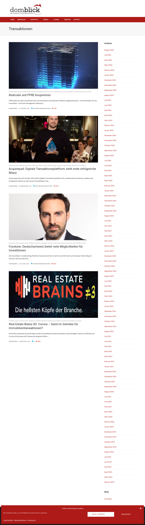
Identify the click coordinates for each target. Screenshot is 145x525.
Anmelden (108, 499)
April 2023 (108, 236)
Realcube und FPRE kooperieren (30, 95)
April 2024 (108, 176)
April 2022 (108, 291)
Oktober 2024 (109, 145)
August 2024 (109, 155)
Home (12, 19)
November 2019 (110, 437)
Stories (56, 19)
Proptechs (47, 91)
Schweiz (76, 91)
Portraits (34, 19)
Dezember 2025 (110, 80)
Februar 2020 (109, 422)
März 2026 (108, 65)
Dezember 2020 (110, 371)
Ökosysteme (87, 91)
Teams (32, 91)
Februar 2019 (109, 482)
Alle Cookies (98, 514)
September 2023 (110, 211)
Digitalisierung (39, 91)
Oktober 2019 (109, 442)
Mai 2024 (107, 170)
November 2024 (110, 140)
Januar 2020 (108, 427)
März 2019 (108, 477)
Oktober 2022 (109, 266)
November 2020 (110, 376)
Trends (45, 19)
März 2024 (108, 180)
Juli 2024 (107, 160)
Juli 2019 (107, 457)
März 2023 (108, 241)
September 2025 (110, 90)
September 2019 (110, 447)
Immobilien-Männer (37, 165)
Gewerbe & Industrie (25, 165)
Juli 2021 (107, 336)
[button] (141, 508)
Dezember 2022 (110, 256)
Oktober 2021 (109, 321)
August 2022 (109, 276)
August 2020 (109, 392)
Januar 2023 (108, 251)
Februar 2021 (109, 361)
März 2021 (108, 356)
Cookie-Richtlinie (8, 520)
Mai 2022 (107, 286)
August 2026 (109, 50)
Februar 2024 (109, 186)
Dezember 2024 (110, 135)
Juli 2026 (107, 55)
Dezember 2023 (110, 196)
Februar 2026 (109, 70)
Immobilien (21, 19)
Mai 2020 (107, 407)
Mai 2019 (107, 467)
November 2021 (110, 316)
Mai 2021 (107, 346)
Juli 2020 (107, 397)
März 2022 (108, 296)
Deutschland (63, 91)
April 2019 (108, 472)
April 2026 (108, 60)
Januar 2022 (108, 306)
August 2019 (109, 452)
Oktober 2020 (109, 381)
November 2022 (110, 261)
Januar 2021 (108, 366)
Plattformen (55, 91)
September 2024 (110, 150)
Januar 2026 (108, 75)
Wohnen (24, 91)
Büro (19, 91)
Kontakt (77, 19)
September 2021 (110, 326)
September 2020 (110, 386)
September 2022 (110, 271)
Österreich (70, 91)
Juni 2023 (108, 226)
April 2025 (108, 115)
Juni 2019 (108, 462)
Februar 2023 (109, 246)
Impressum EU (32, 520)
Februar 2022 (109, 301)
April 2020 (108, 412)
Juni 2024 (108, 165)
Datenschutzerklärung (20, 520)
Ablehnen (126, 514)
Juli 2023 (107, 221)
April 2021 (108, 351)
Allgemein (83, 165)
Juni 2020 (108, 402)
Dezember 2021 (110, 311)
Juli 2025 (107, 100)
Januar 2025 (108, 130)
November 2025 (110, 85)
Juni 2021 (108, 341)
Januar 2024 (108, 191)
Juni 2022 (108, 281)
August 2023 (109, 216)
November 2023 (110, 201)
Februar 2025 (109, 125)
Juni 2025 (108, 105)
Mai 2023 (107, 231)
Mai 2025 (107, 110)
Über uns (67, 19)
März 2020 (108, 417)
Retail (29, 91)
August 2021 (109, 331)
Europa (82, 91)
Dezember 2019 (110, 432)
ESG (10, 91)
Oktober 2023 (109, 206)
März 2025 (108, 120)
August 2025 (109, 95)
